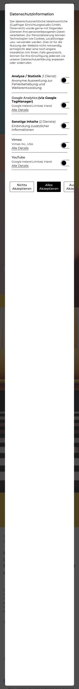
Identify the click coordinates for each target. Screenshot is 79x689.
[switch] (63, 79)
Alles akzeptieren (48, 186)
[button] (64, 80)
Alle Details (20, 110)
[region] (39, 123)
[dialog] (39, 344)
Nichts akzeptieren (21, 186)
